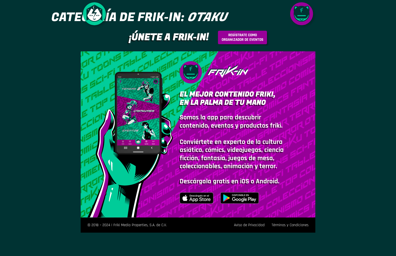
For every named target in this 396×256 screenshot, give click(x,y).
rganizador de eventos (242, 37)
